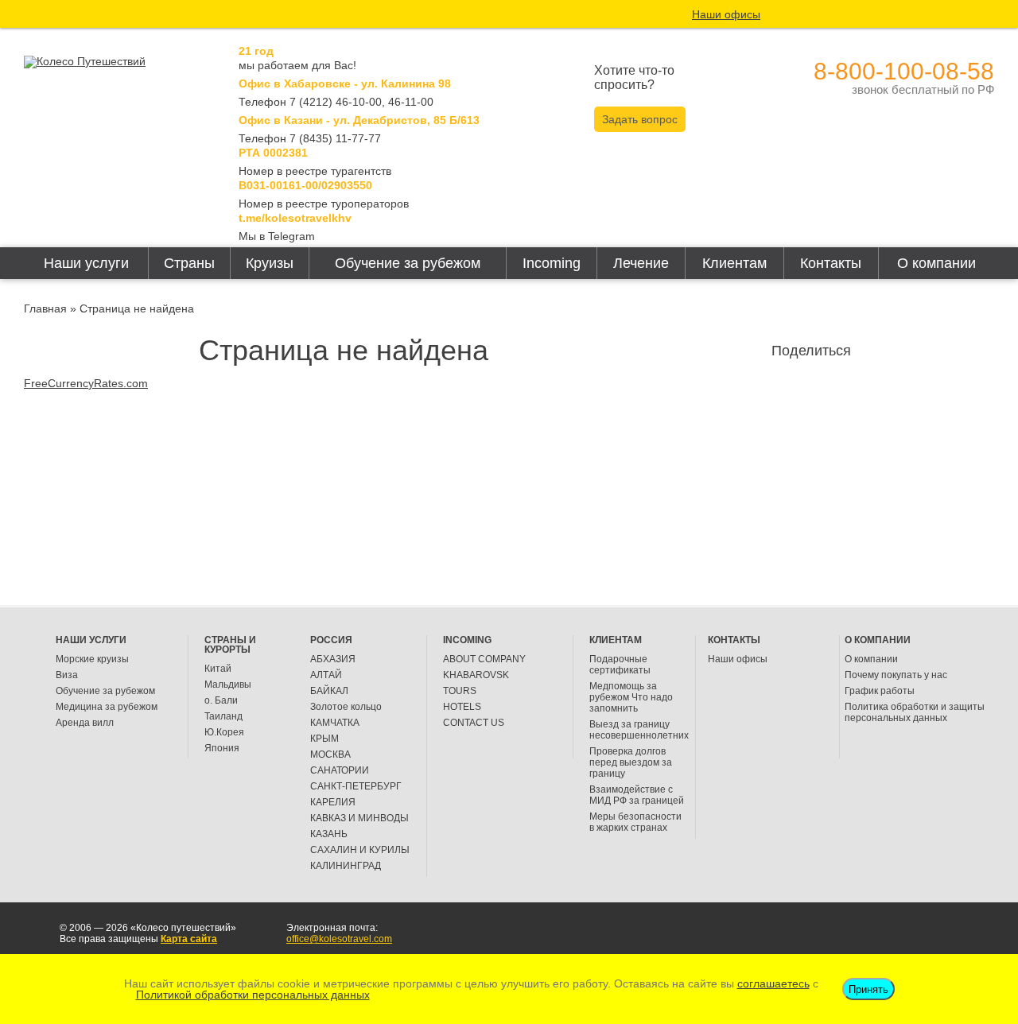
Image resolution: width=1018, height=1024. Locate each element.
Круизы (269, 263)
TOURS (459, 690)
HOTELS (462, 706)
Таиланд (223, 716)
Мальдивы (227, 684)
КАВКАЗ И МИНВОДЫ (359, 818)
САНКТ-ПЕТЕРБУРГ (356, 786)
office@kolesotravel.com (339, 938)
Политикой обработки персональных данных (253, 994)
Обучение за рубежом (407, 263)
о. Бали (221, 700)
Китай (217, 668)
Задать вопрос (640, 119)
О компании (936, 263)
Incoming (552, 263)
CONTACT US (473, 722)
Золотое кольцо (346, 706)
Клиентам (734, 263)
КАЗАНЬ (329, 834)
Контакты (830, 263)
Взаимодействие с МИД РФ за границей (636, 795)
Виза (67, 675)
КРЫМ (324, 738)
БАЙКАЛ (329, 690)
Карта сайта (189, 938)
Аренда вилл (85, 722)
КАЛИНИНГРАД (345, 865)
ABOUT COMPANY (484, 659)
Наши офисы (726, 14)
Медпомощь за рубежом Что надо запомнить (631, 697)
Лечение (641, 263)
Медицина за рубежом (106, 706)
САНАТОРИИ (339, 770)
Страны (189, 263)
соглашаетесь (773, 983)
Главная (45, 308)
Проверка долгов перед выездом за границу (630, 762)
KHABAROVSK (476, 675)
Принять (868, 989)
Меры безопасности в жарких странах (635, 822)
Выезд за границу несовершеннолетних (639, 730)
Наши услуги (86, 263)
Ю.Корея (224, 732)
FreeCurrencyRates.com (86, 383)
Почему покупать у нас (896, 675)
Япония (221, 748)
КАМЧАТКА (334, 722)
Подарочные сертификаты (620, 665)
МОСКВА (330, 754)
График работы (880, 690)
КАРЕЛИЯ (333, 802)
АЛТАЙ (326, 675)
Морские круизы (92, 659)
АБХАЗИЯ (333, 659)
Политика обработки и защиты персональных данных (915, 712)
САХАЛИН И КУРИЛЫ (360, 849)
